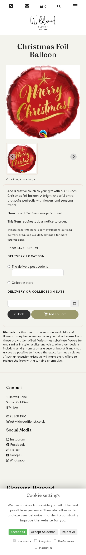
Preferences (65, 541)
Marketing (45, 547)
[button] (22, 159)
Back (20, 314)
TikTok (14, 450)
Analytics (44, 541)
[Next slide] (73, 157)
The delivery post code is (30, 266)
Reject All (68, 532)
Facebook (17, 445)
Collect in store (22, 283)
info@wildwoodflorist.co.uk (25, 421)
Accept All (18, 532)
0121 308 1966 (16, 416)
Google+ (15, 455)
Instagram (17, 439)
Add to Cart (57, 314)
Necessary (24, 541)
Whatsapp (17, 460)
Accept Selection (43, 532)
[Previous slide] (12, 157)
